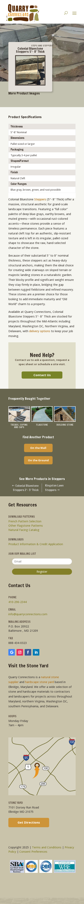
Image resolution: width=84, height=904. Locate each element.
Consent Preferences (33, 851)
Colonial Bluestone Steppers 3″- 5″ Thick (25, 488)
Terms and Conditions (46, 847)
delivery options (39, 331)
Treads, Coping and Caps (19, 426)
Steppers (40, 199)
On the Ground (38, 460)
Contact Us (42, 375)
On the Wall (38, 448)
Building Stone (64, 424)
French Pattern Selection (24, 521)
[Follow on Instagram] (20, 652)
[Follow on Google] (11, 652)
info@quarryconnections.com (27, 614)
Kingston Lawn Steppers (54, 487)
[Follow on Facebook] (28, 652)
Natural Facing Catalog (23, 530)
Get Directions (29, 822)
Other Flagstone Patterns (25, 525)
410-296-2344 (17, 602)
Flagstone (42, 424)
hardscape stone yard (39, 682)
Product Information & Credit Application (35, 544)
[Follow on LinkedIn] (36, 652)
